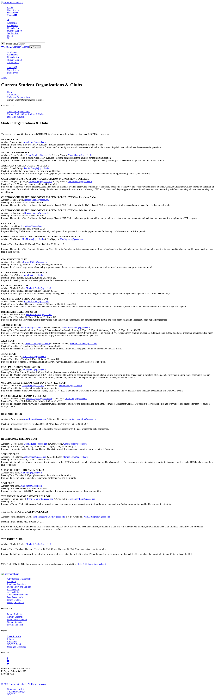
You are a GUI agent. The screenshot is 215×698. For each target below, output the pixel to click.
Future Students (14, 614)
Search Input (12, 43)
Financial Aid (13, 28)
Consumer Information (17, 594)
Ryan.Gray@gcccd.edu (32, 226)
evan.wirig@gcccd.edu (32, 275)
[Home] (8, 20)
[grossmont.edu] (12, 2)
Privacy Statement (15, 602)
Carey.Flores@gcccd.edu (75, 444)
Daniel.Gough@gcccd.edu (36, 168)
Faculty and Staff (15, 624)
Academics (12, 23)
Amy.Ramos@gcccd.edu (34, 419)
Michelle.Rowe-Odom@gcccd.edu (49, 516)
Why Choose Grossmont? (19, 579)
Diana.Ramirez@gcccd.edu (38, 155)
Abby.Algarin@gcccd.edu (80, 155)
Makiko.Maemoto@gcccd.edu (76, 327)
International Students (17, 619)
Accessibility (13, 592)
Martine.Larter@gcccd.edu (75, 457)
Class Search (13, 10)
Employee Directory (16, 584)
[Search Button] (8, 38)
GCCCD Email (14, 644)
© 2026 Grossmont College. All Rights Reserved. (24, 684)
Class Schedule (14, 636)
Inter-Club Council (15, 117)
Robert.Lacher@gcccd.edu (36, 301)
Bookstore (12, 641)
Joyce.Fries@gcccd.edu (33, 385)
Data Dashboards (15, 597)
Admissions (12, 25)
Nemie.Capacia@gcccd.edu (39, 398)
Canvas (10, 15)
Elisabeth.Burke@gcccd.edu (39, 288)
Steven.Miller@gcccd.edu (35, 262)
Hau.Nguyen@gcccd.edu (72, 239)
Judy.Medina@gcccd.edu (80, 181)
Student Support (14, 30)
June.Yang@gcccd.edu (76, 398)
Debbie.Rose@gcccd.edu (35, 444)
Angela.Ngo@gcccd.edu (40, 181)
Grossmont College (16, 689)
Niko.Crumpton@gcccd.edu (97, 516)
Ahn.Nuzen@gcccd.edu (33, 239)
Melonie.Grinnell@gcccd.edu (83, 343)
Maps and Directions (16, 647)
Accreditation (13, 589)
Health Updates (14, 600)
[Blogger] (8, 661)
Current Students (15, 617)
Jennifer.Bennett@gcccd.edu (40, 499)
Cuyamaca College (16, 691)
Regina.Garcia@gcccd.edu (36, 200)
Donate (10, 36)
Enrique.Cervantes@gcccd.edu (82, 419)
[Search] (3, 43)
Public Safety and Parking (19, 587)
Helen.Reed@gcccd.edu (70, 385)
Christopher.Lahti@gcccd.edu (82, 499)
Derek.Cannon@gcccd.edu (37, 343)
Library (10, 639)
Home (7, 47)
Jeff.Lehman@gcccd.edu (34, 356)
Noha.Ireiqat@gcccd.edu (34, 142)
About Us (11, 581)
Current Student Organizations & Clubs (25, 114)
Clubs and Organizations (18, 97)
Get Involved (13, 33)
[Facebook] (7, 658)
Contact (16, 47)
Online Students (14, 622)
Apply (10, 7)
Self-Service (12, 12)
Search (26, 47)
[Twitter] (8, 663)
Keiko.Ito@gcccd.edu (31, 327)
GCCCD (11, 694)
